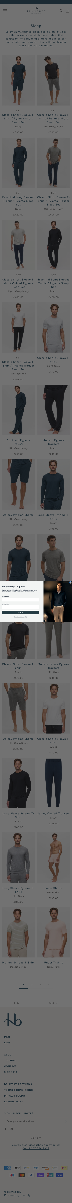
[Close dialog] (70, 582)
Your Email (5, 604)
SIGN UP (21, 612)
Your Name (5, 596)
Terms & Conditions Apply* (20, 616)
